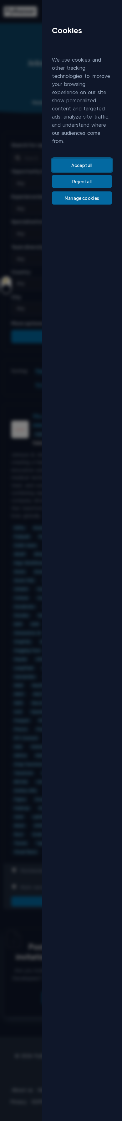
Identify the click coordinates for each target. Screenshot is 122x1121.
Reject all (82, 181)
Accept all (82, 165)
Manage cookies (82, 198)
